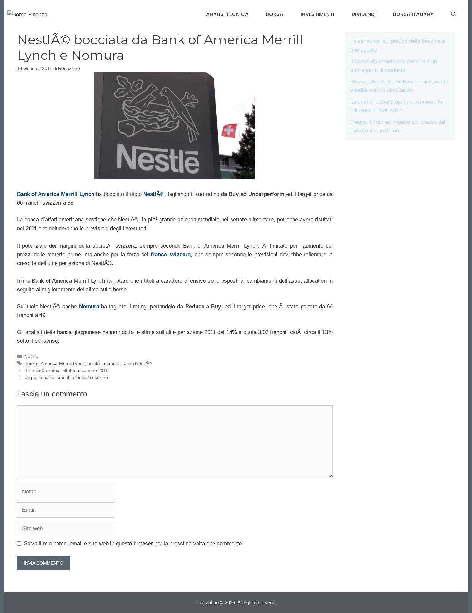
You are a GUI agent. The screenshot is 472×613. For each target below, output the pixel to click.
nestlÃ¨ (94, 363)
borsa (274, 14)
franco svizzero (171, 254)
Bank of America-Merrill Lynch (54, 363)
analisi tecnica (227, 14)
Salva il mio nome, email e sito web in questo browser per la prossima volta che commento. (133, 544)
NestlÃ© (153, 194)
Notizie (31, 356)
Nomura (89, 306)
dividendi (364, 14)
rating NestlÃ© (137, 363)
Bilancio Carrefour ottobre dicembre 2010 (66, 370)
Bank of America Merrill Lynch (56, 194)
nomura (112, 363)
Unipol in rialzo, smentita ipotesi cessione (66, 377)
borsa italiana (413, 14)
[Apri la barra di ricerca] (453, 14)
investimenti (317, 14)
